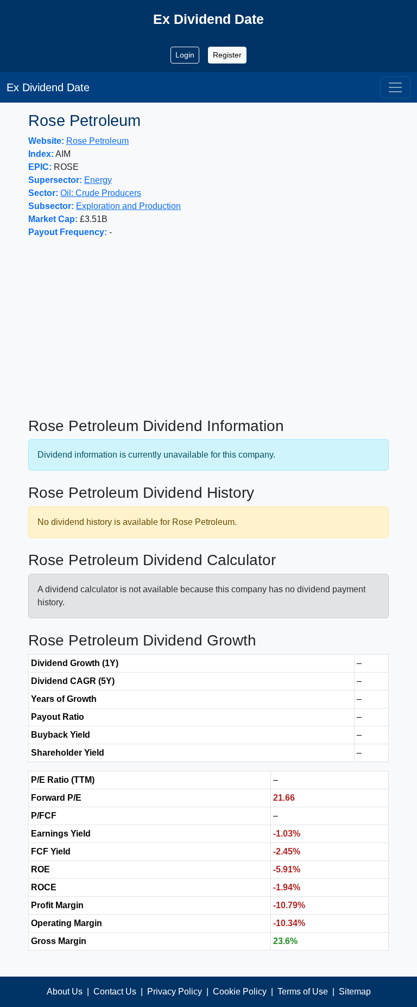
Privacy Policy (174, 991)
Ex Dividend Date (48, 87)
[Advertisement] (208, 328)
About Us (65, 991)
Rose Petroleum (97, 140)
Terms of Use (302, 991)
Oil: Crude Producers (100, 193)
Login (184, 54)
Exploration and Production (128, 206)
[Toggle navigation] (395, 87)
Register (227, 54)
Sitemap (355, 991)
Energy (98, 180)
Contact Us (114, 991)
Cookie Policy (240, 991)
